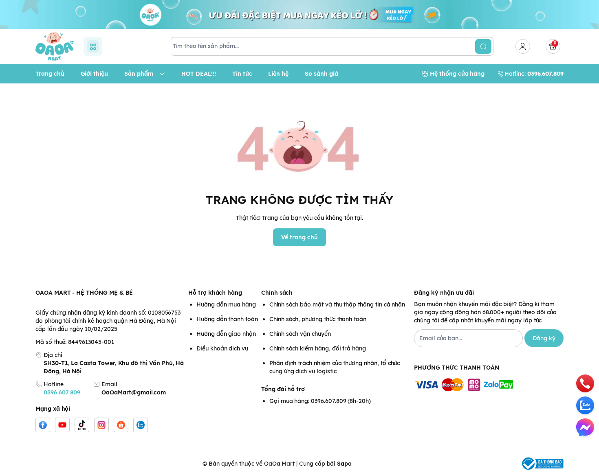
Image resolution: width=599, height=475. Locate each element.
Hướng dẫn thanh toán (227, 319)
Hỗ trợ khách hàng (215, 292)
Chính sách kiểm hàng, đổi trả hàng (317, 348)
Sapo (344, 463)
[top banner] (299, 14)
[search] (483, 46)
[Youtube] (62, 425)
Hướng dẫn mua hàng (226, 304)
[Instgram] (101, 425)
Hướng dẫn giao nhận (226, 333)
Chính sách (277, 292)
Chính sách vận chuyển (300, 333)
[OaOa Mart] (54, 46)
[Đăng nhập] (522, 46)
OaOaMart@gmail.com (133, 392)
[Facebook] (42, 425)
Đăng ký (544, 338)
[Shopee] (121, 425)
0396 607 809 (62, 392)
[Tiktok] (82, 425)
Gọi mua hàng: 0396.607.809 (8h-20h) (320, 401)
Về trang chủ (299, 237)
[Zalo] (140, 425)
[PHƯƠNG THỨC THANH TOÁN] (489, 385)
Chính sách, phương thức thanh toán (317, 319)
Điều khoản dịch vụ (222, 348)
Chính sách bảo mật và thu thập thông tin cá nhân (337, 304)
